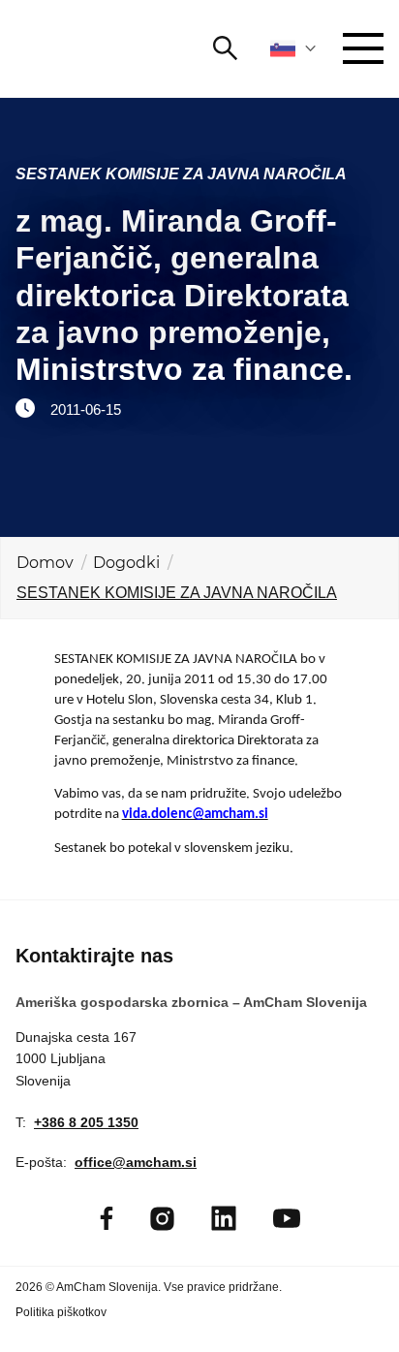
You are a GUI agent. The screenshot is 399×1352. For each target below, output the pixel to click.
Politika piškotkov (61, 1312)
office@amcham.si (136, 1162)
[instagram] (162, 1219)
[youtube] (286, 1218)
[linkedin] (223, 1218)
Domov (45, 562)
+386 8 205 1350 (86, 1122)
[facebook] (106, 1218)
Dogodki (126, 562)
